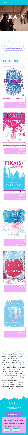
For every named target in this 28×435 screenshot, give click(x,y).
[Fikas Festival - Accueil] (6, 3)
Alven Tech (17, 408)
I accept (7, 430)
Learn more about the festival (14, 48)
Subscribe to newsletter (14, 414)
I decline (16, 430)
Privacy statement (15, 426)
